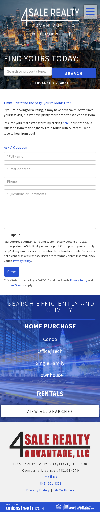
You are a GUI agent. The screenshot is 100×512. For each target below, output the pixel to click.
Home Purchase (50, 326)
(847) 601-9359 (50, 483)
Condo (50, 339)
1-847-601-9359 (51, 34)
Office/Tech (50, 351)
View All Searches (50, 411)
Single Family (50, 363)
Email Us (49, 477)
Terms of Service (14, 285)
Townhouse (50, 375)
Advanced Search (52, 83)
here (66, 123)
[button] (74, 73)
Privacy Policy (22, 261)
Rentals (50, 393)
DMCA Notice (64, 490)
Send (11, 271)
